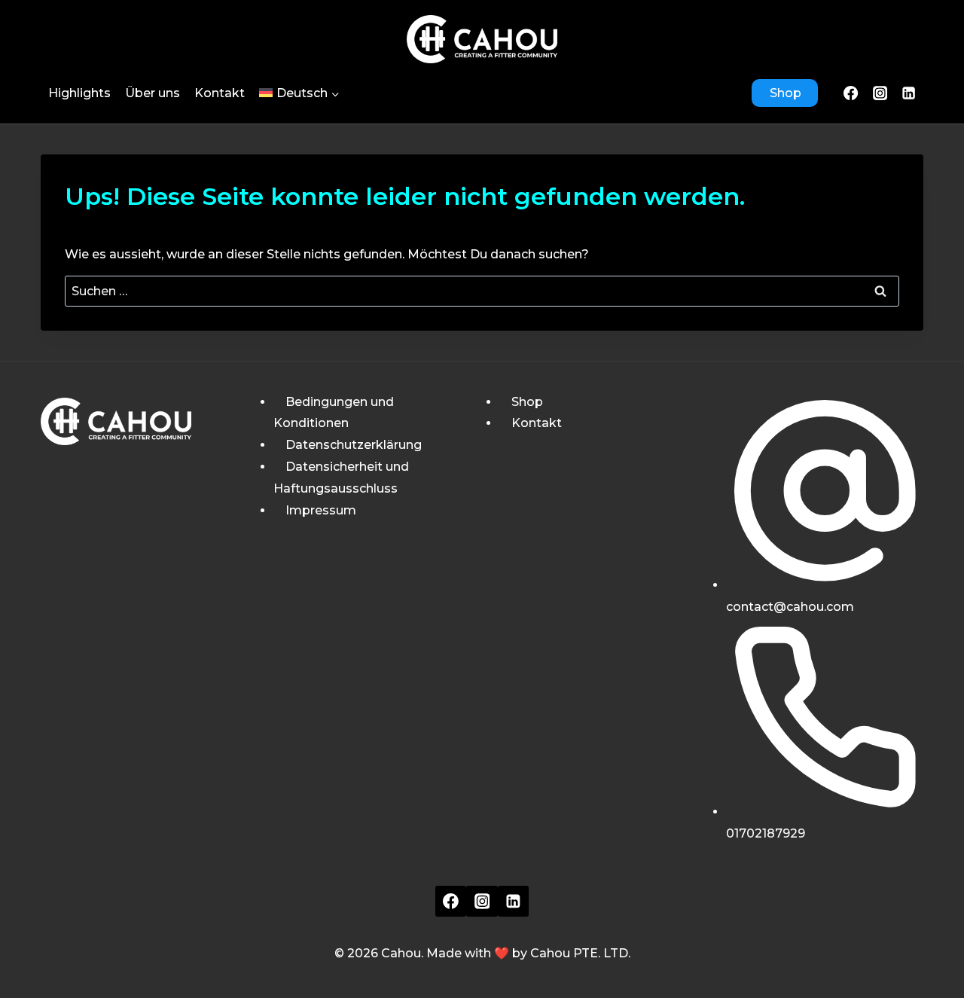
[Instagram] (879, 92)
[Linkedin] (513, 901)
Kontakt (219, 93)
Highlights (79, 93)
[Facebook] (851, 92)
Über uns (152, 93)
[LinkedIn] (909, 92)
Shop (785, 93)
